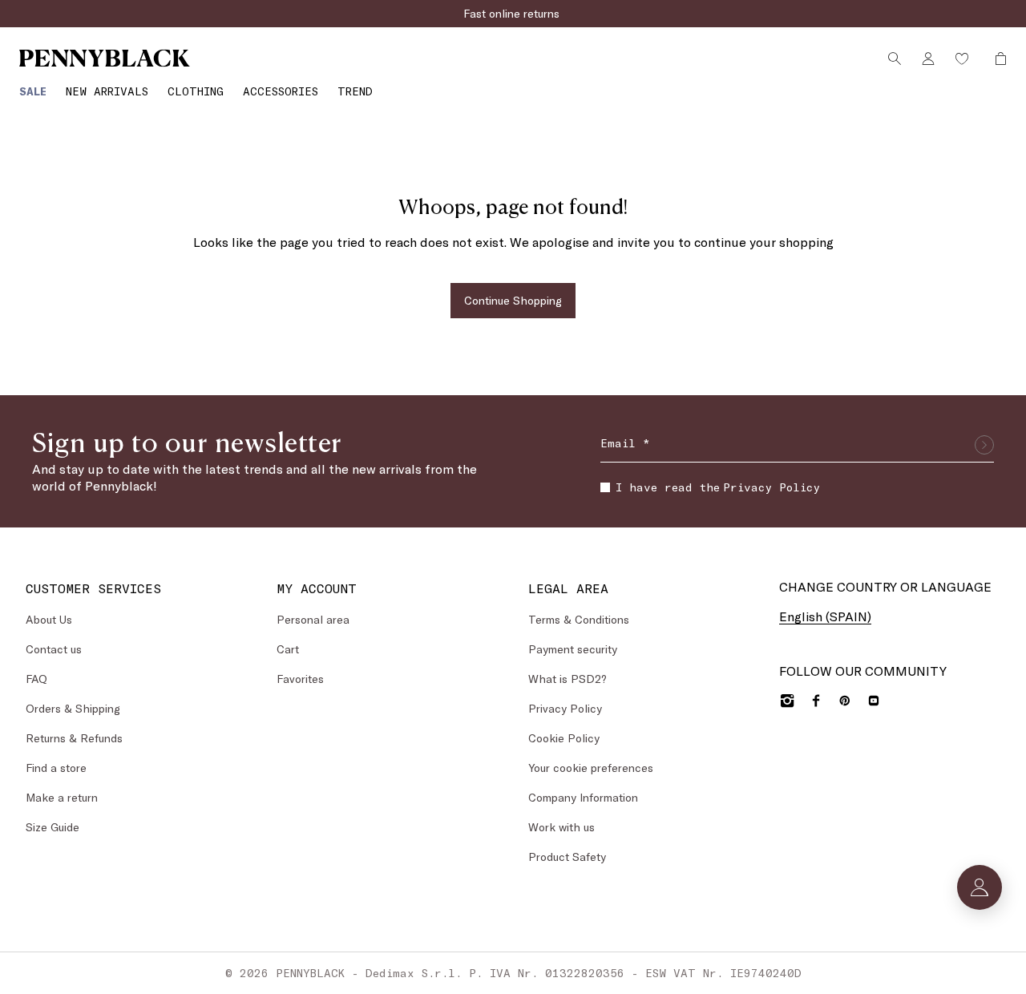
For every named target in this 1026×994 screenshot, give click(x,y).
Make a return (62, 797)
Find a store (56, 767)
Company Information (583, 797)
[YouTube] (874, 701)
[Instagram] (787, 701)
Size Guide (52, 827)
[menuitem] (32, 91)
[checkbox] (605, 487)
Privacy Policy (771, 487)
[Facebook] (816, 701)
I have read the (718, 487)
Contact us (54, 649)
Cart (288, 649)
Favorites (300, 678)
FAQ (36, 678)
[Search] (894, 59)
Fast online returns (513, 13)
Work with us (561, 827)
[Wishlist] (961, 59)
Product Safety (567, 856)
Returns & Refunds (74, 738)
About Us (49, 619)
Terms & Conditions (578, 619)
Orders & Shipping (73, 708)
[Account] (928, 59)
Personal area (313, 619)
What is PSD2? (567, 678)
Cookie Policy (564, 738)
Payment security (572, 649)
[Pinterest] (845, 701)
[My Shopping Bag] (996, 59)
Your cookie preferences (590, 767)
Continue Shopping (513, 300)
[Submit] (984, 445)
